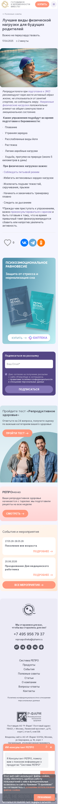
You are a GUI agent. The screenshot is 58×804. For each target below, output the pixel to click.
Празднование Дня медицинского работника (27, 568)
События (29, 669)
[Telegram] (33, 243)
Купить (42, 4)
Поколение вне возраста (21, 545)
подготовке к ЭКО (39, 91)
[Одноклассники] (41, 243)
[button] (54, 4)
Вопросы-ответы (29, 686)
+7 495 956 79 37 (29, 634)
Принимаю (44, 797)
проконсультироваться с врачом (31, 211)
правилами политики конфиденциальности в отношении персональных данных (30, 380)
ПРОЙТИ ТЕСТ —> (17, 433)
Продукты (29, 664)
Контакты (29, 691)
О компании (29, 682)
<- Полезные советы (12, 14)
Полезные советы (29, 673)
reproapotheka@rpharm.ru (29, 639)
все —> (29, 585)
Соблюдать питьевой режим (21, 172)
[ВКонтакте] (24, 243)
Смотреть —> (15, 513)
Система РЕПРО (29, 660)
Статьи (29, 678)
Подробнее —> (43, 551)
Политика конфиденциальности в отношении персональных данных (29, 699)
